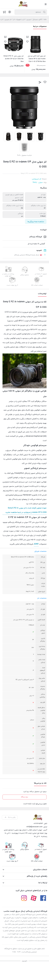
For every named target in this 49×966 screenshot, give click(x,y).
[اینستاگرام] (24, 898)
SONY (36, 544)
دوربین (28, 19)
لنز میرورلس (36, 179)
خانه (45, 19)
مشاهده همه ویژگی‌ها (36, 221)
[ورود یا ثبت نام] (10, 11)
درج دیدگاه (24, 797)
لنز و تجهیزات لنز (19, 19)
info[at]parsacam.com (34, 827)
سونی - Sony (38, 182)
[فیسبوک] (43, 898)
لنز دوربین (8, 19)
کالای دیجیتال (37, 19)
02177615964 (38, 823)
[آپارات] (34, 898)
